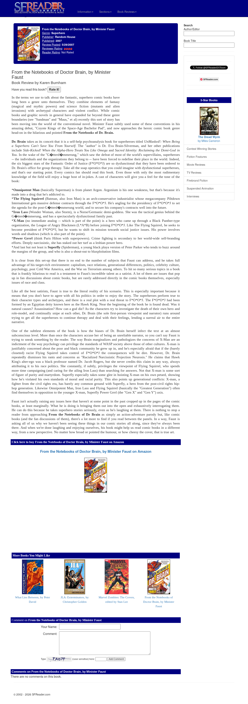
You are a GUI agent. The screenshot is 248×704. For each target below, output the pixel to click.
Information (84, 12)
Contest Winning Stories (201, 149)
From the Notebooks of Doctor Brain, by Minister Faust (158, 602)
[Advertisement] (151, 95)
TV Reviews (194, 172)
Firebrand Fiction (197, 180)
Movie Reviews (196, 164)
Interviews (193, 196)
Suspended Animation (200, 188)
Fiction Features (197, 157)
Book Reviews (126, 12)
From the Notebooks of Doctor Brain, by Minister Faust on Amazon (95, 451)
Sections (104, 12)
